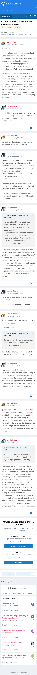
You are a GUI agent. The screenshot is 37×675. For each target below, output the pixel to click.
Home (3, 11)
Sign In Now (18, 562)
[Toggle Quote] (5, 215)
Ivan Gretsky (9, 32)
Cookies (23, 670)
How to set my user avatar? (12, 643)
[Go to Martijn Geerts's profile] (4, 155)
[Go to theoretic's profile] (32, 656)
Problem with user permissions (13, 630)
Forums (12, 11)
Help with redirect (8, 603)
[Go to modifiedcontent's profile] (32, 631)
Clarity (7, 645)
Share (9, 574)
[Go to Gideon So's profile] (32, 643)
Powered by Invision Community (18, 672)
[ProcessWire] (11, 4)
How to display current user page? (14, 655)
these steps (30, 412)
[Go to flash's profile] (32, 604)
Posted (15, 44)
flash (6, 606)
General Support (24, 35)
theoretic (8, 633)
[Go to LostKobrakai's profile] (4, 108)
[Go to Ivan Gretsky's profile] (4, 43)
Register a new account (18, 546)
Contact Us (15, 670)
